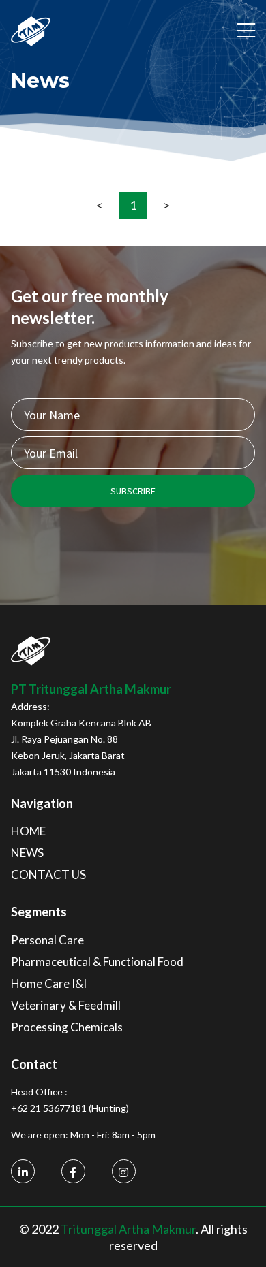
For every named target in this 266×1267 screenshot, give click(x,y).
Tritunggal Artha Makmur (128, 1228)
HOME (28, 831)
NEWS (27, 853)
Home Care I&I (49, 983)
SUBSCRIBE (133, 491)
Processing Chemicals (67, 1027)
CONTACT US (48, 874)
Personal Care (47, 940)
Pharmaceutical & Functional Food (97, 962)
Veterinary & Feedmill (66, 1005)
